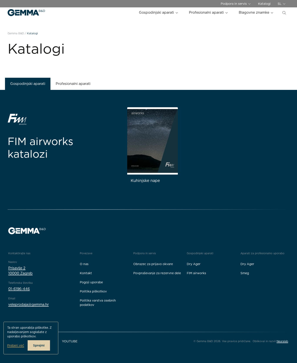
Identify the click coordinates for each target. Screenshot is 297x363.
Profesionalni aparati (207, 12)
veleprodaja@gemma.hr (28, 304)
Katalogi (264, 3)
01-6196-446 (19, 289)
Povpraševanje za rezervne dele (157, 273)
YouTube (69, 341)
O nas (84, 264)
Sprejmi (39, 345)
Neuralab (282, 341)
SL (280, 3)
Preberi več (15, 345)
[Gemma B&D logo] (26, 12)
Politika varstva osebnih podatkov (98, 303)
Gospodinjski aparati (157, 12)
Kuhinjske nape (145, 180)
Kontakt (86, 273)
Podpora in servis (234, 3)
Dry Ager (193, 264)
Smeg (244, 273)
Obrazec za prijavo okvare (153, 264)
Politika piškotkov (93, 291)
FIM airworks (196, 273)
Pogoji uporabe (91, 282)
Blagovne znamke (254, 12)
